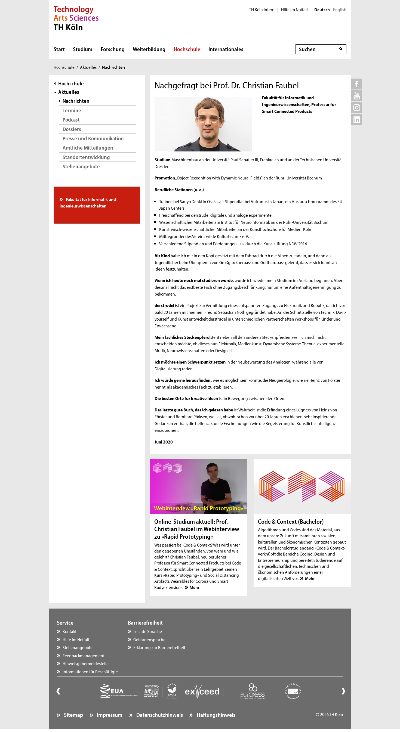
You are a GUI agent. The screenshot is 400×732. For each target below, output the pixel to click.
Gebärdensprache (149, 639)
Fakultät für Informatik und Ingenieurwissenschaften (88, 202)
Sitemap (73, 714)
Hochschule (187, 48)
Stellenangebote (81, 166)
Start (59, 48)
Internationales (225, 48)
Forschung (113, 48)
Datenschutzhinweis (159, 714)
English (339, 9)
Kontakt (69, 631)
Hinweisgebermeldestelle (86, 663)
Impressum (109, 714)
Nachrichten (76, 100)
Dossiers (72, 129)
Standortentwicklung (86, 157)
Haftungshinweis (215, 714)
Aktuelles (88, 67)
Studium (83, 48)
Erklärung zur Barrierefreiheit (159, 647)
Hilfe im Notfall (294, 9)
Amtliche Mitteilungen (88, 147)
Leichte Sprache (147, 631)
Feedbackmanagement (83, 655)
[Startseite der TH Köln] (76, 17)
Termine (72, 110)
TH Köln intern (262, 9)
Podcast (71, 119)
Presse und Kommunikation (93, 138)
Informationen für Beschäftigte (90, 671)
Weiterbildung (149, 48)
